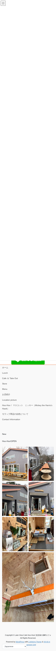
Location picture (9, 400)
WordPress (20, 642)
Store (4, 383)
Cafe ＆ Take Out (10, 378)
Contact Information (11, 419)
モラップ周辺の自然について (15, 414)
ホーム (5, 367)
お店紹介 (6, 394)
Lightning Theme (35, 642)
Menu (5, 389)
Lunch (5, 373)
